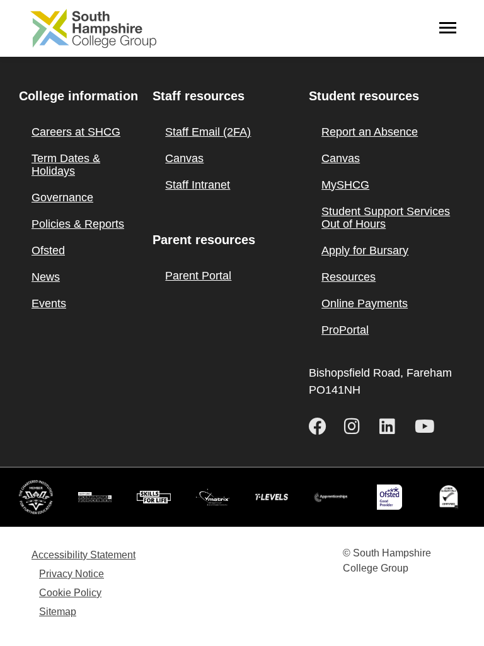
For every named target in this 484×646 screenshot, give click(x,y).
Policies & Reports (78, 224)
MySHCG (345, 185)
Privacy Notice (71, 573)
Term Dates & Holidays (66, 164)
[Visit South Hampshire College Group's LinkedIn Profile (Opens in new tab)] (392, 426)
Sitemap (57, 611)
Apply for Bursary (364, 250)
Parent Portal (198, 275)
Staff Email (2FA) (208, 132)
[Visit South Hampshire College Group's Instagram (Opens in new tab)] (356, 426)
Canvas (184, 158)
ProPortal (345, 330)
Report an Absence (369, 132)
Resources (348, 277)
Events (49, 303)
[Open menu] (447, 28)
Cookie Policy (70, 592)
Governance (62, 197)
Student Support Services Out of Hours (385, 217)
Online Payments (364, 303)
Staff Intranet (197, 185)
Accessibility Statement (83, 554)
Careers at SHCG (76, 132)
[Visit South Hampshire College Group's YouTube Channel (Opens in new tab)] (427, 426)
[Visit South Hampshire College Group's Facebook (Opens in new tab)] (321, 426)
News (46, 277)
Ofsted (48, 250)
